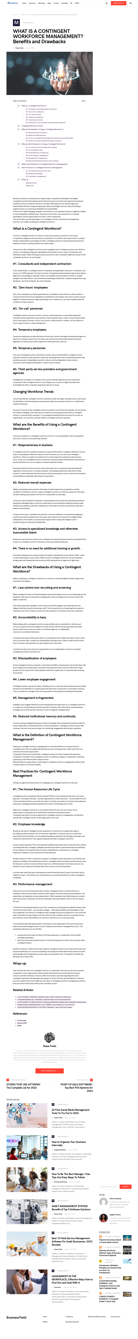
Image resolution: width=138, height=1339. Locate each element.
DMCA (45, 1322)
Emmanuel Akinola (60, 1182)
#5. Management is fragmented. (36, 158)
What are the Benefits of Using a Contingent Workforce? (42, 129)
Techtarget (21, 1020)
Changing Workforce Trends (32, 126)
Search (125, 1187)
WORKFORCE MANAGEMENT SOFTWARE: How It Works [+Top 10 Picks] (46, 1004)
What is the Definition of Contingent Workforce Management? (45, 164)
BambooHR (22, 1023)
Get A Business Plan (72, 1322)
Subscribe (117, 3)
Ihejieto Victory (115, 1215)
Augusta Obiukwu (60, 1150)
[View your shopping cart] (106, 3)
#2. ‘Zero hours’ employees (35, 112)
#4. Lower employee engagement (37, 155)
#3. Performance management (36, 176)
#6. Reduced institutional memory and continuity (42, 161)
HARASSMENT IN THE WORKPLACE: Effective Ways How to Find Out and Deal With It (72, 1279)
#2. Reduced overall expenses (36, 135)
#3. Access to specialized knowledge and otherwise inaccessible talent (49, 138)
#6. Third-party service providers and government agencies (46, 122)
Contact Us (69, 1317)
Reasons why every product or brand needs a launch (110, 1241)
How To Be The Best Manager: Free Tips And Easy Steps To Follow (71, 1176)
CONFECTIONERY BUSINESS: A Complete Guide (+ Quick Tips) (108, 1299)
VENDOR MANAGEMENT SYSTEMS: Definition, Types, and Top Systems (44, 1007)
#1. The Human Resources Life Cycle (38, 171)
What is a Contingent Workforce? (34, 106)
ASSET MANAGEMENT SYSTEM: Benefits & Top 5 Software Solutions (71, 1208)
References (30, 185)
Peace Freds (19, 48)
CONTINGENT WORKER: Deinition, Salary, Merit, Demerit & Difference (44, 997)
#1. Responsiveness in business (36, 132)
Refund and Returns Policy (97, 1317)
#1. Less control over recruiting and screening (41, 147)
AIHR (19, 1025)
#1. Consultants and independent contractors (41, 109)
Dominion (57, 1287)
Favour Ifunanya (115, 1199)
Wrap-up (25, 179)
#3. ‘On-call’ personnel (33, 114)
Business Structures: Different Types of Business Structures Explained (110, 1253)
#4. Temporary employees (34, 117)
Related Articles (31, 183)
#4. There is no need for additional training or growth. (44, 141)
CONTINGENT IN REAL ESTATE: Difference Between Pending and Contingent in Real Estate (51, 1002)
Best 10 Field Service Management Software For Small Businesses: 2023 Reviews (72, 1241)
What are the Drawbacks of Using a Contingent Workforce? (44, 144)
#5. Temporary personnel (34, 120)
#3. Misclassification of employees (37, 153)
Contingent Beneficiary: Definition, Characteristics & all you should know (44, 999)
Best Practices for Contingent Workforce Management (42, 167)
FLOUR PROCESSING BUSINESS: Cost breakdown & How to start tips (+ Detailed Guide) (109, 1284)
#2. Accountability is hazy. (34, 150)
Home (15, 15)
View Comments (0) (48, 1071)
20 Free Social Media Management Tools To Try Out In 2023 (70, 1111)
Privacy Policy (115, 1317)
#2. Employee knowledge (34, 173)
